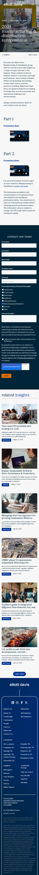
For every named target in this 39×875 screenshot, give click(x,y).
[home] (13, 4)
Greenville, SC (9, 760)
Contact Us (7, 734)
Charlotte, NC (25, 751)
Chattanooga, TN (27, 747)
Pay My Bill (25, 775)
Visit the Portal (27, 772)
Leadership (8, 717)
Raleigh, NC (8, 751)
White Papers (8, 787)
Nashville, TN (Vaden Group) (9, 755)
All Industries (26, 717)
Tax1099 (24, 779)
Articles (6, 773)
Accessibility (7, 805)
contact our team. (20, 186)
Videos (6, 784)
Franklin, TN (25, 744)
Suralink (24, 782)
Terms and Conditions (10, 802)
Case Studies (8, 777)
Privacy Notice (8, 798)
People (6, 723)
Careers (6, 727)
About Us (7, 713)
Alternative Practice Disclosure (13, 800)
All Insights (7, 770)
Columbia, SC (8, 747)
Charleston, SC (26, 754)
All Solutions (26, 713)
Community (8, 720)
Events (6, 780)
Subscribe (7, 730)
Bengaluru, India (26, 758)
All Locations (8, 744)
